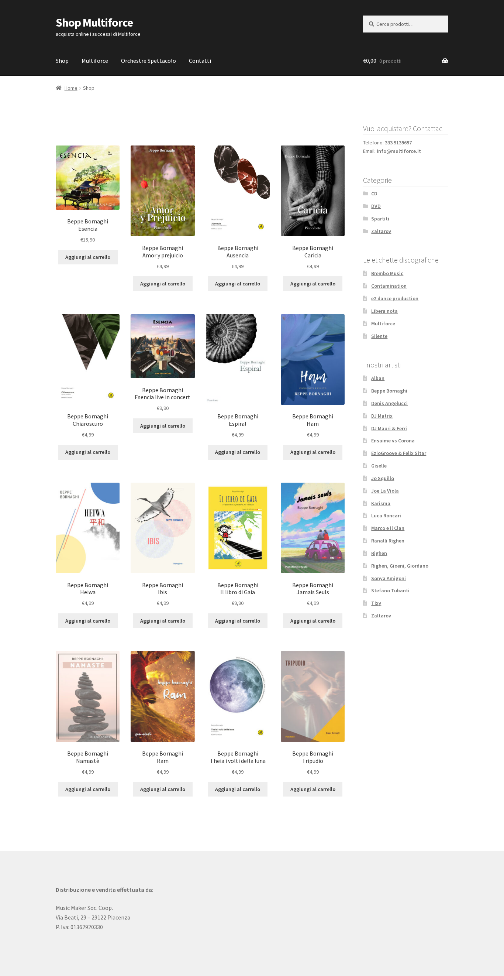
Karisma (380, 503)
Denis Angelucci (389, 403)
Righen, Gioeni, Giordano (399, 565)
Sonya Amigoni (388, 578)
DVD (376, 206)
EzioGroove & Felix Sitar (398, 453)
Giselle (379, 465)
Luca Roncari (386, 515)
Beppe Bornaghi (389, 390)
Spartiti (380, 218)
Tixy (376, 603)
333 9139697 (398, 142)
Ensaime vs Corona (393, 440)
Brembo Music (387, 273)
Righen (379, 553)
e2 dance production (394, 298)
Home (71, 88)
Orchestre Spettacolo (148, 60)
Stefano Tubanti (390, 590)
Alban (377, 378)
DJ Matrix (382, 415)
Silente (379, 336)
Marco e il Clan (387, 528)
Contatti (200, 60)
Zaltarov (381, 231)
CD (374, 193)
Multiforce (95, 60)
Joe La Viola (385, 490)
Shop (62, 60)
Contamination (389, 285)
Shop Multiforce (94, 22)
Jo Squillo (382, 478)
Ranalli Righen (387, 540)
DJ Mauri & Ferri (389, 428)
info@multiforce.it (399, 151)
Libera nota (384, 311)
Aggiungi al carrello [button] (87, 257)
